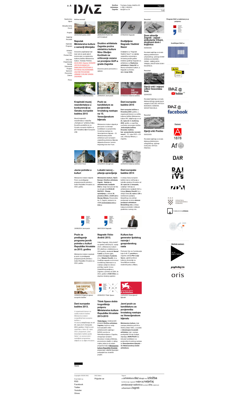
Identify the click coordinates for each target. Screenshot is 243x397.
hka (146, 378)
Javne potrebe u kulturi (83, 171)
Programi (69, 46)
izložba (152, 378)
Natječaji (69, 37)
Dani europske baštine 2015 (128, 103)
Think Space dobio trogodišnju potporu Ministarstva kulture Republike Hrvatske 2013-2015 (107, 309)
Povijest (69, 68)
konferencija (125, 382)
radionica (137, 384)
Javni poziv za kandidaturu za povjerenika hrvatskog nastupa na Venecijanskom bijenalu (131, 311)
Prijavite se (99, 378)
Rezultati (69, 39)
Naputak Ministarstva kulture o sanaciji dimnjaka (84, 44)
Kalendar (69, 44)
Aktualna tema (67, 26)
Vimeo (77, 393)
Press (70, 80)
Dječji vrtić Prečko (153, 131)
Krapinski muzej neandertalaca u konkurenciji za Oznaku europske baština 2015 (83, 107)
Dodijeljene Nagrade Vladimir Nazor (130, 44)
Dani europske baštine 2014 (128, 171)
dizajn (141, 378)
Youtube (78, 390)
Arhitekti (69, 50)
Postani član (68, 55)
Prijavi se (161, 6)
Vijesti (70, 21)
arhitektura (128, 378)
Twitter (77, 387)
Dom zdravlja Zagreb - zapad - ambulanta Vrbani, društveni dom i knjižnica (153, 40)
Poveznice (68, 73)
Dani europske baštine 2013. (82, 305)
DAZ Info (69, 59)
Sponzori (69, 71)
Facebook (78, 384)
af (122, 378)
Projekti (69, 32)
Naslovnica (68, 19)
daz (136, 378)
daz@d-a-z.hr (125, 9)
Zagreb (135, 387)
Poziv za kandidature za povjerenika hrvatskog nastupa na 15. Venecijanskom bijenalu (107, 110)
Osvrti (70, 28)
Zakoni (69, 75)
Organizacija (67, 62)
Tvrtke (70, 53)
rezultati (145, 385)
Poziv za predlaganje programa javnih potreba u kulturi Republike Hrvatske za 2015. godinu (84, 242)
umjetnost (156, 385)
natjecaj (140, 381)
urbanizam (126, 388)
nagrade (132, 382)
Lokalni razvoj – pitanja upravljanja (107, 171)
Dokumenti (68, 66)
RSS (76, 381)
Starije (76, 366)
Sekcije (69, 64)
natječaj (149, 381)
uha (150, 384)
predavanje (127, 384)
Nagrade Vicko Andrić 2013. (105, 236)
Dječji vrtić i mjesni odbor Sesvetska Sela (154, 89)
